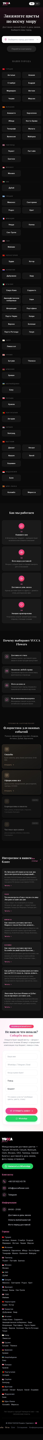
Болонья (20, 1328)
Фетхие (15, 1243)
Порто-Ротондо (31, 1328)
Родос (24, 1283)
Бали (4, 1397)
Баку (4, 1360)
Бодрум (30, 1240)
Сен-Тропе (20, 1290)
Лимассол (6, 1338)
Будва (4, 1305)
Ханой (26, 1390)
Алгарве (5, 1375)
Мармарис (6, 1243)
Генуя (4, 1331)
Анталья (5, 1240)
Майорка (32, 1253)
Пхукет (5, 1261)
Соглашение (22, 1427)
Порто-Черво (29, 1325)
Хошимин (34, 1390)
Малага (15, 1253)
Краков (5, 1368)
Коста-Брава (34, 1250)
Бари (30, 1322)
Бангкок (21, 1261)
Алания (13, 1240)
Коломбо (6, 1404)
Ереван (5, 1353)
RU (32, 4)
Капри (4, 1328)
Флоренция (7, 1325)
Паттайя (13, 1261)
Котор (11, 1305)
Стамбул (21, 1240)
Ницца (5, 1290)
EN (37, 4)
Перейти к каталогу (21, 49)
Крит (30, 1283)
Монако (5, 1268)
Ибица (24, 1250)
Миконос (6, 1283)
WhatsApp (23, 1118)
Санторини (15, 1283)
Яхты (7, 1427)
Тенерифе (6, 1253)
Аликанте (6, 1250)
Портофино (18, 1325)
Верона (12, 1328)
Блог (13, 1427)
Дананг (5, 1390)
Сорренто (18, 1319)
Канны (11, 1290)
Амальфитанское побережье (14, 1322)
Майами (5, 1297)
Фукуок (20, 1390)
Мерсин (30, 1243)
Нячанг (13, 1390)
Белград (5, 1382)
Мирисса (15, 1404)
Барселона (16, 1250)
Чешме (23, 1243)
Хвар (15, 1312)
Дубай (5, 1275)
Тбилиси (13, 1346)
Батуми (5, 1346)
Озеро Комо (7, 1319)
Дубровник (7, 1312)
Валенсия (23, 1253)
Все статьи (35, 859)
